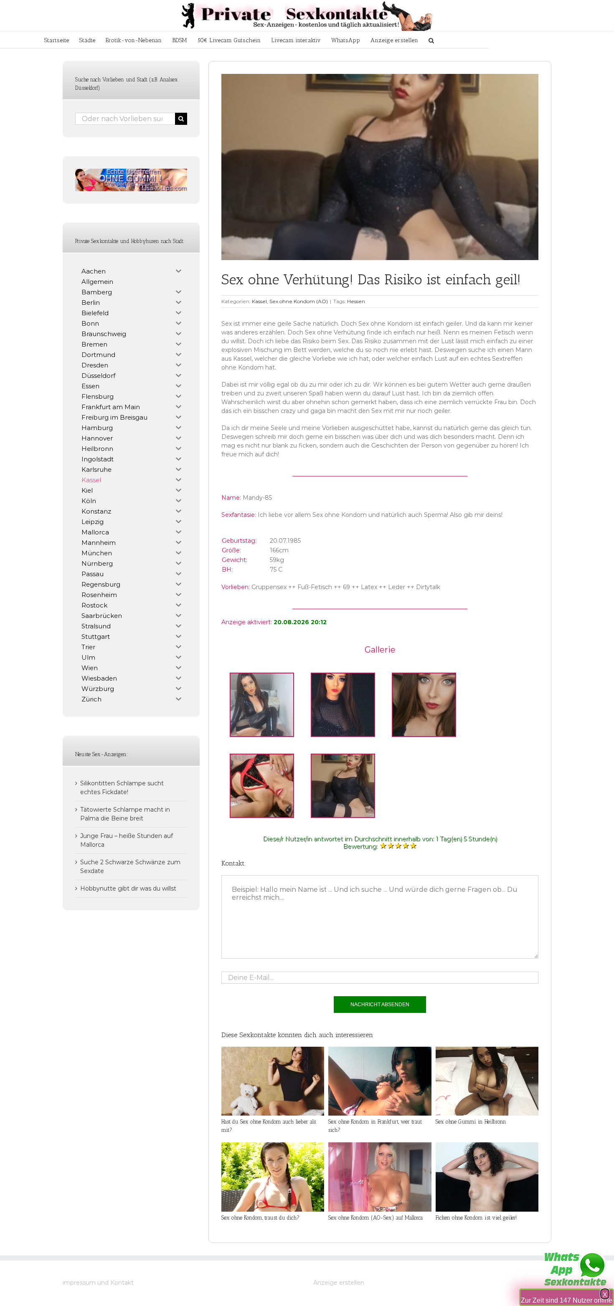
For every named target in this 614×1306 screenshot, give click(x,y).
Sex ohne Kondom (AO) (298, 301)
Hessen (356, 301)
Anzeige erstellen (338, 1282)
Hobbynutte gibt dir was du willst (128, 888)
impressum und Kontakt (98, 1282)
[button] (431, 39)
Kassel (259, 301)
